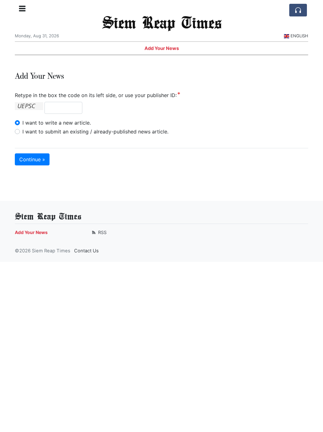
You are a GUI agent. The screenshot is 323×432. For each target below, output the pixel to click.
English (299, 35)
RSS (102, 232)
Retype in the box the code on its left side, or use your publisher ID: (96, 95)
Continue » (32, 159)
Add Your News (161, 48)
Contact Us (86, 251)
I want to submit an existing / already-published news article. (95, 131)
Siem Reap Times (161, 22)
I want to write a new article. (56, 123)
